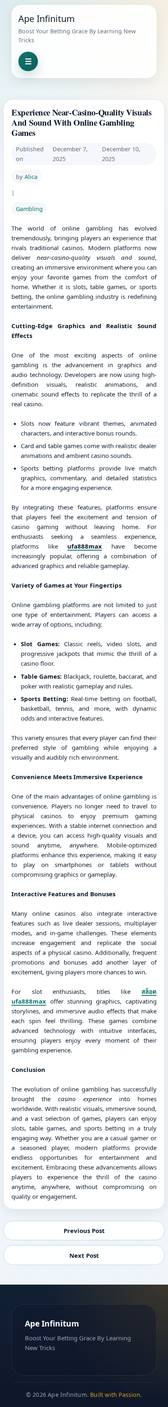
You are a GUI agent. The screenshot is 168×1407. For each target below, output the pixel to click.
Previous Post (84, 1230)
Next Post (84, 1255)
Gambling (29, 209)
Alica (31, 177)
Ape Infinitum (46, 18)
